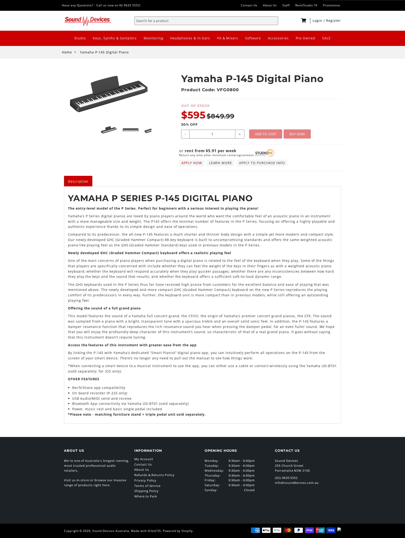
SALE (326, 38)
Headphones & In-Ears (190, 38)
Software (253, 38)
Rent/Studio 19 (306, 5)
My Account (143, 459)
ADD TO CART (265, 134)
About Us (270, 5)
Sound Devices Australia (110, 531)
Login (318, 20)
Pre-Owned (305, 38)
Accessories (278, 38)
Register (333, 20)
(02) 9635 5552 (286, 478)
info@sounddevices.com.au (297, 483)
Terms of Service (147, 486)
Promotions (331, 5)
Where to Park (145, 496)
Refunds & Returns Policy (154, 475)
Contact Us (249, 5)
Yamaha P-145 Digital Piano (104, 52)
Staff (286, 5)
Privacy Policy (145, 480)
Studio (80, 38)
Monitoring (153, 38)
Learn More (220, 163)
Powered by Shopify (177, 531)
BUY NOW (297, 134)
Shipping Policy (146, 491)
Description (78, 181)
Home (67, 52)
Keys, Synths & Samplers (115, 38)
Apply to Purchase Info (262, 163)
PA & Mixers (227, 38)
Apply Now (191, 163)
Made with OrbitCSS (146, 531)
